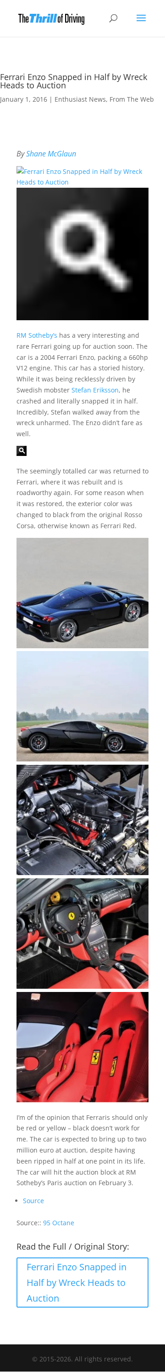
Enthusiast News (80, 99)
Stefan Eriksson (95, 390)
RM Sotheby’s (36, 335)
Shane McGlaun (51, 154)
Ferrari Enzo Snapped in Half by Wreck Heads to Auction (76, 1282)
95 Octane (58, 1222)
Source (33, 1200)
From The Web (132, 99)
